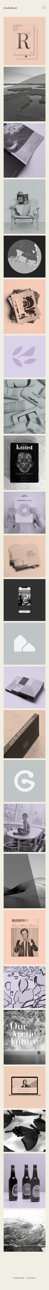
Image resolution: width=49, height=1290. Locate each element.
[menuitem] (42, 4)
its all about (10, 8)
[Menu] (42, 4)
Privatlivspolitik (19, 1278)
